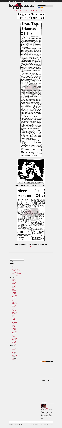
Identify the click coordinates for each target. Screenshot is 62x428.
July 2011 (13, 316)
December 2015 (14, 284)
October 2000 (14, 343)
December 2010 (14, 321)
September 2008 (14, 340)
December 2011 (14, 312)
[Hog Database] (21, 6)
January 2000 (14, 344)
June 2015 (13, 286)
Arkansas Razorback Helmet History (17, 267)
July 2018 (13, 279)
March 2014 (14, 292)
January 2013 (14, 302)
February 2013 (14, 301)
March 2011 (14, 319)
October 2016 (14, 282)
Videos (13, 359)
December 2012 (14, 303)
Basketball (13, 348)
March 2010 (14, 328)
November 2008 (14, 338)
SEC (12, 356)
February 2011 (14, 320)
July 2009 (13, 334)
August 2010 (14, 324)
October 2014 (14, 289)
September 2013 (14, 297)
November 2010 (14, 322)
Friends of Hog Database (16, 270)
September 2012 (14, 305)
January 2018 (14, 280)
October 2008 (14, 339)
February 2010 (14, 329)
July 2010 (13, 325)
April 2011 (13, 318)
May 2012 (13, 308)
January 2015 (14, 287)
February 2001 (14, 342)
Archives (13, 266)
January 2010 (14, 330)
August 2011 (14, 315)
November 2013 (14, 295)
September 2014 (14, 290)
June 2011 (13, 317)
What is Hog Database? (44, 422)
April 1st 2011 (14, 265)
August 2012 (14, 306)
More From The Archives (43, 402)
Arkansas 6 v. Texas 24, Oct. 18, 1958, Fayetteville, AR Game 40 (25, 10)
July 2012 (13, 307)
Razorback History (15, 354)
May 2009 (13, 336)
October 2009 (14, 332)
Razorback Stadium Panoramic (16, 273)
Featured (13, 349)
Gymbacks (13, 352)
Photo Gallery (11, 9)
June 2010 (13, 326)
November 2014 (14, 288)
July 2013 (13, 298)
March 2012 (14, 310)
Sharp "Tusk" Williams (44, 408)
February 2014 (14, 293)
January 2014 (14, 294)
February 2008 (14, 341)
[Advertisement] (31, 256)
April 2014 (13, 291)
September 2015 (14, 285)
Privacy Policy (16, 275)
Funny (13, 351)
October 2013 (14, 296)
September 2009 (14, 333)
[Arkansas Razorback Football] (10, 1)
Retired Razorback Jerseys (16, 274)
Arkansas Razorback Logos (25, 422)
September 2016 (14, 283)
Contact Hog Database (15, 269)
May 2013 (13, 299)
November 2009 (14, 331)
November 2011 (14, 313)
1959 (31, 248)
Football (13, 350)
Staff (14, 276)
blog (12, 268)
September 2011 (14, 314)
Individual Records (16, 272)
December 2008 (14, 337)
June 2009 (13, 335)
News (13, 353)
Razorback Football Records (16, 271)
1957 (31, 246)
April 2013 (13, 300)
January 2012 (14, 311)
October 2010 (14, 323)
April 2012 (13, 309)
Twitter (13, 358)
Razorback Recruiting (15, 355)
